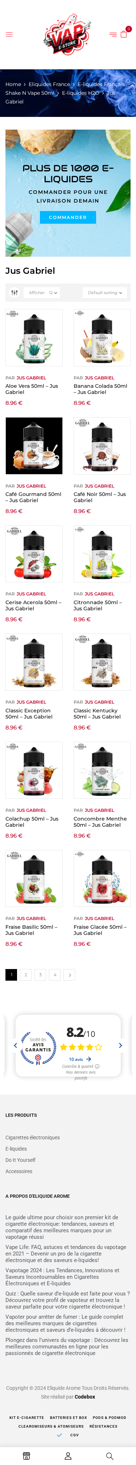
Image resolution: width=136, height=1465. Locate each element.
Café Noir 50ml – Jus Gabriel (100, 497)
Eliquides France (49, 84)
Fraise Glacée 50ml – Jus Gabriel (100, 930)
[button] (123, 33)
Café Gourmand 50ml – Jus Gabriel (33, 497)
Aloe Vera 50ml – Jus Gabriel (31, 389)
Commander (68, 217)
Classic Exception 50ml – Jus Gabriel (29, 713)
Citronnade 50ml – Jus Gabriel (98, 605)
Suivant (69, 975)
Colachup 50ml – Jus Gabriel (31, 821)
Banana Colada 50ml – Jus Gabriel (100, 389)
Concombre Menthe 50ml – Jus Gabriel (100, 821)
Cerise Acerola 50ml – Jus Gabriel (33, 605)
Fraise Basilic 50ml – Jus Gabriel (31, 930)
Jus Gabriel (31, 378)
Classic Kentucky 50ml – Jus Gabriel (97, 713)
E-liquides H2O (80, 93)
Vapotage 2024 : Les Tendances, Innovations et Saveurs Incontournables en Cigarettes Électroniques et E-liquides (62, 1277)
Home (13, 84)
